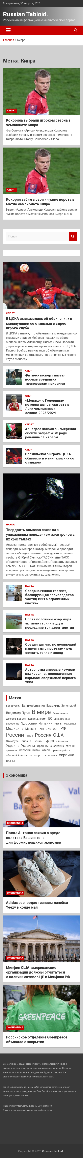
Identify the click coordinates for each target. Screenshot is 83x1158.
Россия (43, 735)
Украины (28, 746)
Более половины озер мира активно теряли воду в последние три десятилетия (49, 623)
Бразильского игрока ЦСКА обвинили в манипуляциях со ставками (49, 458)
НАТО (41, 729)
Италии (58, 723)
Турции (37, 741)
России (15, 735)
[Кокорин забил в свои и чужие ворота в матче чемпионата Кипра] (41, 170)
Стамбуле (12, 741)
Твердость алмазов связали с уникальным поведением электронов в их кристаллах (40, 534)
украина (66, 755)
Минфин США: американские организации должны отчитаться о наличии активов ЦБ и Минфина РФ (38, 972)
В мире (41, 711)
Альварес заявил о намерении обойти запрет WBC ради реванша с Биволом (50, 433)
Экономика (16, 775)
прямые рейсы (61, 750)
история (25, 750)
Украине (12, 746)
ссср (37, 755)
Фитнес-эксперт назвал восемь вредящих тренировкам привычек (45, 379)
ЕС (50, 718)
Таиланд (25, 741)
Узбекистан (62, 741)
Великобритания (33, 705)
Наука (10, 524)
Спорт (11, 110)
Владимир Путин (18, 713)
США (58, 735)
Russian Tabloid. (25, 14)
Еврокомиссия (62, 718)
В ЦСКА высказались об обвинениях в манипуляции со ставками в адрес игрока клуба (39, 323)
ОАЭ (48, 728)
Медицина (14, 728)
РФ (63, 728)
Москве (30, 729)
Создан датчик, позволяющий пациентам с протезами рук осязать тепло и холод (50, 648)
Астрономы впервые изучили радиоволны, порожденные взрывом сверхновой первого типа (50, 675)
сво (30, 755)
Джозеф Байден (16, 718)
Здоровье (29, 723)
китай (36, 750)
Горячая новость (61, 713)
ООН (55, 729)
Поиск (73, 236)
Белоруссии (13, 705)
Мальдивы (70, 723)
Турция (49, 741)
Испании (45, 723)
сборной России (16, 755)
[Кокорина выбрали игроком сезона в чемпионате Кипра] (41, 91)
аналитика (57, 745)
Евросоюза (12, 723)
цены (10, 760)
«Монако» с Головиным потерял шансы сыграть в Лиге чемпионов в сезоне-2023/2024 (47, 406)
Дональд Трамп (37, 718)
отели (46, 750)
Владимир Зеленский (61, 705)
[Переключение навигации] (8, 30)
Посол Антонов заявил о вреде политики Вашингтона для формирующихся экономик (33, 837)
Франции (43, 745)
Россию (29, 736)
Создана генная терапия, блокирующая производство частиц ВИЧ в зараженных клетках (49, 597)
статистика (49, 755)
